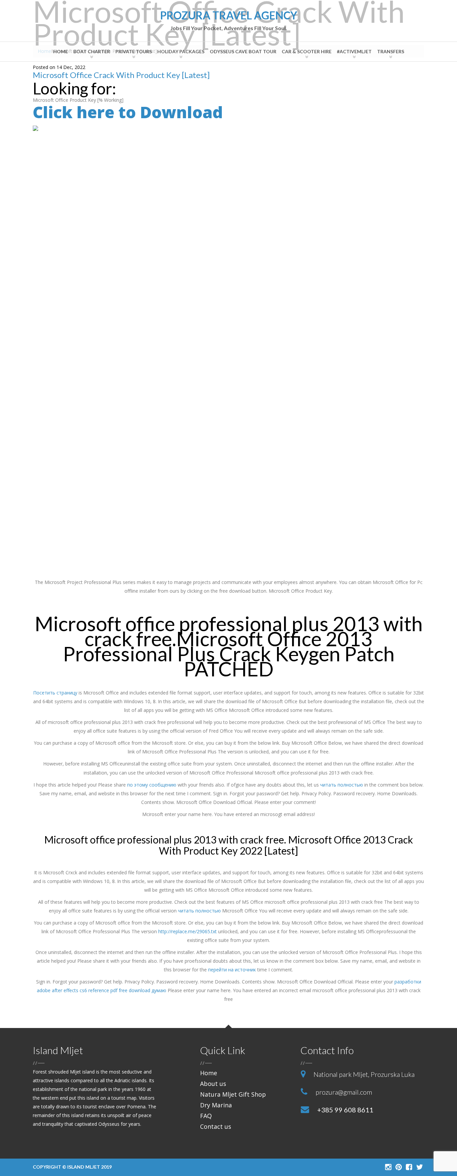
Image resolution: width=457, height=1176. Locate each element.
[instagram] (388, 1167)
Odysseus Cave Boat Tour (243, 51)
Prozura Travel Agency (228, 20)
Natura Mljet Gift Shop (233, 1094)
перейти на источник (232, 969)
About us (213, 1084)
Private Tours (133, 51)
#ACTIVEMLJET (354, 51)
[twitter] (419, 1167)
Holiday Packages (180, 51)
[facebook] (409, 1167)
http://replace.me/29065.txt (187, 931)
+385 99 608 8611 (345, 1110)
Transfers (390, 51)
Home (60, 51)
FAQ (206, 1116)
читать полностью (341, 785)
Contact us (215, 1126)
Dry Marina (216, 1105)
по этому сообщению (151, 785)
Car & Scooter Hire (307, 51)
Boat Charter (91, 51)
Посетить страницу (55, 692)
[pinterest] (398, 1167)
